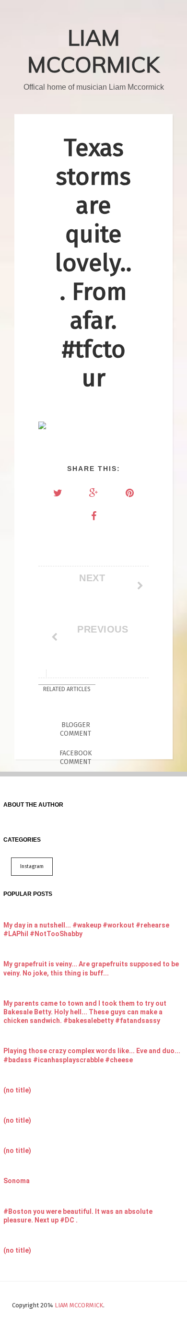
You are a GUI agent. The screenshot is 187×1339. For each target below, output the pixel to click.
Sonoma (16, 1181)
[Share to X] (57, 493)
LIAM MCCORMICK (93, 51)
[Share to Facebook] (93, 516)
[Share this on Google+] (93, 493)
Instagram (32, 866)
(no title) (17, 1090)
